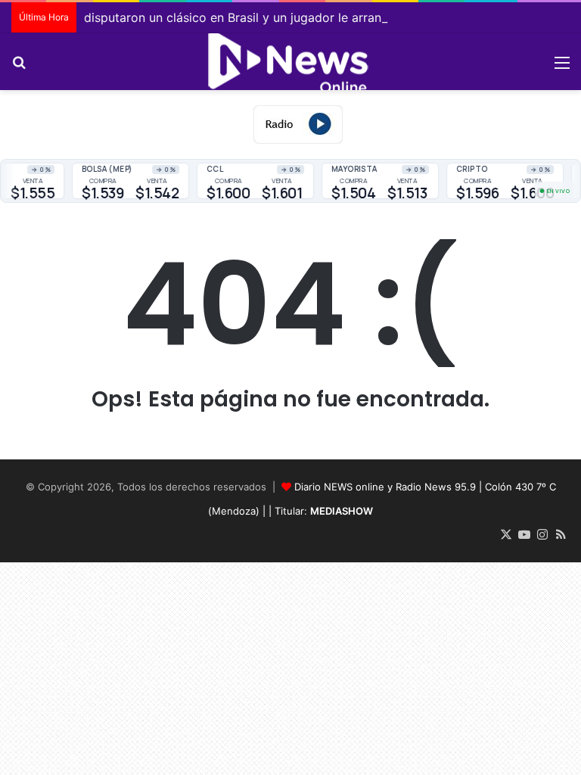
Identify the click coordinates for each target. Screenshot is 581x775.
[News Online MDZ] (290, 61)
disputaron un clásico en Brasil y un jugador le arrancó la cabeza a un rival (297, 17)
